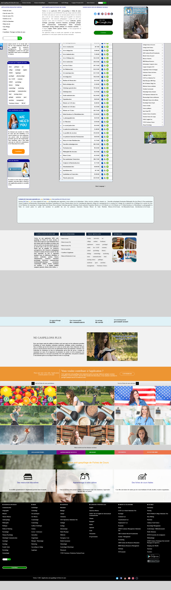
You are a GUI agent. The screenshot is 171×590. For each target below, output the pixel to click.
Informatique (64, 529)
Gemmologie (5, 553)
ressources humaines (62, 22)
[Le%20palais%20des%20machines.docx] (61, 129)
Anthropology (6, 519)
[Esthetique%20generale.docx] (61, 88)
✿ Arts (33, 504)
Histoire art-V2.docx (68, 110)
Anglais (91, 507)
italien (54, 267)
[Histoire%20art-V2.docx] (61, 110)
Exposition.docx (67, 99)
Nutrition (149, 519)
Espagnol (91, 521)
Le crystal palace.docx (69, 125)
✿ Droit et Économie (125, 504)
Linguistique (34, 538)
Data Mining (150, 516)
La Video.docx (67, 121)
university (96, 238)
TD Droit (120, 548)
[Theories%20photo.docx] (61, 178)
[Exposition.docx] (61, 99)
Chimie (62, 513)
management (20, 100)
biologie (57, 26)
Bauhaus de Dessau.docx (69, 80)
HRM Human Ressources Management (128, 545)
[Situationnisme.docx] (61, 166)
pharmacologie (21, 76)
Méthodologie (150, 538)
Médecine (62, 535)
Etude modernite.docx (69, 95)
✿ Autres (150, 504)
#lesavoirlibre (152, 452)
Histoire (4, 513)
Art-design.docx (67, 76)
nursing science (18, 94)
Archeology (34, 510)
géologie (78, 22)
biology (17, 85)
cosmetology (12, 88)
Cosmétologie (34, 519)
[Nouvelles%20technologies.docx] (61, 144)
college (10, 70)
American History (94, 510)
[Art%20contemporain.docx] (61, 43)
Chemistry (63, 516)
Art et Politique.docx (68, 58)
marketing (21, 88)
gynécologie (52, 22)
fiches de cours (76, 11)
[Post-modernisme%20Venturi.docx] (61, 159)
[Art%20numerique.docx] (61, 73)
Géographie (5, 510)
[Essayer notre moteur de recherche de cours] (12, 38)
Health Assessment (65, 541)
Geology (62, 525)
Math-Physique (64, 532)
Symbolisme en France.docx (70, 174)
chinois (65, 28)
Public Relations (151, 532)
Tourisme (149, 548)
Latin (90, 530)
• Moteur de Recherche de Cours (68, 256)
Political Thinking (7, 529)
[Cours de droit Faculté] (118, 243)
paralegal (11, 76)
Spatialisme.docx (67, 170)
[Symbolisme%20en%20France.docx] (61, 174)
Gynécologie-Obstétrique (67, 547)
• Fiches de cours (64, 238)
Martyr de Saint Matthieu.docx (71, 140)
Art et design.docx (68, 50)
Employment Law (123, 522)
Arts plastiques (35, 513)
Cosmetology (34, 522)
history (11, 85)
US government (93, 536)
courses (98, 244)
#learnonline (7, 452)
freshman (102, 241)
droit (10, 67)
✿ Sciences (64, 504)
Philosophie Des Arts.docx (70, 151)
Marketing (34, 544)
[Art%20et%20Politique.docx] (61, 58)
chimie (70, 24)
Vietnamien (92, 533)
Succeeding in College (37, 547)
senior (88, 247)
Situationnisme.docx (68, 166)
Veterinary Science (14, 103)
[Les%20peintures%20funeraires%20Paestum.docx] (61, 136)
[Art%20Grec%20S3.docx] (61, 65)
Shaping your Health (152, 545)
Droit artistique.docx (68, 84)
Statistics (149, 552)
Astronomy (150, 507)
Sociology (4, 544)
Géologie (62, 522)
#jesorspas (122, 452)
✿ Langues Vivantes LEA (97, 504)
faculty (89, 238)
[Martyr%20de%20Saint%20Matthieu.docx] (61, 140)
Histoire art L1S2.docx (69, 106)
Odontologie (63, 544)
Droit (119, 507)
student (96, 241)
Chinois (91, 518)
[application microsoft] (153, 561)
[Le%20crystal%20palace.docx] (61, 125)
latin (50, 267)
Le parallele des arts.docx (70, 133)
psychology (18, 82)
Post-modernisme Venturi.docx (71, 159)
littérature (45, 260)
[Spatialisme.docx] (61, 170)
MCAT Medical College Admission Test (157, 513)
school (88, 250)
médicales (73, 20)
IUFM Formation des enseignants (156, 535)
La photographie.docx (69, 118)
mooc (88, 256)
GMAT (11, 82)
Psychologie (5, 532)
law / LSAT (12, 79)
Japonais (91, 527)
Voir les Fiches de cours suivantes (127, 383)
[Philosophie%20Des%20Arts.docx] (61, 151)
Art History (34, 516)
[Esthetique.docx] (61, 92)
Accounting (121, 539)
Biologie (62, 510)
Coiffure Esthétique (36, 525)
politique (62, 26)
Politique (4, 525)
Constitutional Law (123, 519)
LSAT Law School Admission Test (127, 510)
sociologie (44, 22)
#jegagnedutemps (37, 452)
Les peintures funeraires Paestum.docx (73, 136)
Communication (6, 507)
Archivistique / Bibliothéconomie (156, 529)
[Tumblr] (112, 14)
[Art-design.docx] (61, 77)
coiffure (44, 263)
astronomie (78, 24)
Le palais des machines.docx (70, 129)
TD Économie (121, 552)
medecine (18, 97)
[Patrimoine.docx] (61, 148)
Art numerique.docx (68, 73)
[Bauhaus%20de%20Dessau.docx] (61, 80)
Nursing (149, 510)
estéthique (55, 263)
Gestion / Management (124, 536)
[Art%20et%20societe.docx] (61, 62)
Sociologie (5, 541)
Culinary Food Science (153, 522)
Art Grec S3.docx (67, 65)
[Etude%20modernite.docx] (61, 95)
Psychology (5, 550)
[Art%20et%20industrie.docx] (61, 54)
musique (39, 265)
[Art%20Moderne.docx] (61, 69)
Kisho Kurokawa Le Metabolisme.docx (73, 114)
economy (20, 79)
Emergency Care (64, 538)
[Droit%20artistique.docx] (61, 84)
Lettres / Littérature (36, 532)
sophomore (90, 244)
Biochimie (63, 507)
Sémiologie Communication (9, 538)
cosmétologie (45, 26)
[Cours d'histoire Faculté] (131, 243)
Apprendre (36, 358)
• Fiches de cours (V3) (66, 245)
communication (51, 24)
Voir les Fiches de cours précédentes (44, 383)
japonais (60, 28)
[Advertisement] (28, 284)
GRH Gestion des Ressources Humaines (128, 542)
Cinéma (33, 529)
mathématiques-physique (41, 262)
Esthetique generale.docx (69, 88)
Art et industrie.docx (68, 54)
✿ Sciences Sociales (9, 504)
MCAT (23, 103)
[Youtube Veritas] (105, 14)
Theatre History (6, 516)
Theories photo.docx (68, 178)
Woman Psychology (7, 535)
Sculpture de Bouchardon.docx (71, 163)
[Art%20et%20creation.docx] (61, 47)
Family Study (6, 547)
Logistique (34, 550)
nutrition (75, 26)
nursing (52, 26)
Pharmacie (63, 550)
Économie (120, 525)
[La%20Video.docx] (61, 121)
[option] (85, 415)
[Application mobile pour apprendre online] (103, 22)
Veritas (36, 238)
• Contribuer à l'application (67, 252)
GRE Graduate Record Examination (128, 533)
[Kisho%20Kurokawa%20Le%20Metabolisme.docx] (61, 114)
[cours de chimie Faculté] (131, 256)
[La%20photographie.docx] (61, 118)
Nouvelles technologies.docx (70, 144)
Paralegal (120, 513)
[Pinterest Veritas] (108, 14)
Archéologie (34, 507)
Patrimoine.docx (67, 148)
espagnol (36, 267)
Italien (91, 524)
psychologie (72, 22)
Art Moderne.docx (68, 69)
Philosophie (5, 522)
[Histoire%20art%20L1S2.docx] (61, 107)
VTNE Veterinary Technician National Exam (72, 553)
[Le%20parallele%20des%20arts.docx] (61, 133)
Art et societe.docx (68, 61)
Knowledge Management (153, 525)
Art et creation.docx (68, 46)
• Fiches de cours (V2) (66, 242)
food (10, 94)
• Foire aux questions (65, 249)
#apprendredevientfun (68, 452)
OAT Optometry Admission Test (69, 519)
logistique (18, 73)
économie (70, 26)
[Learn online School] (143, 22)
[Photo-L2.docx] (61, 155)
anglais (50, 28)
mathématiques (62, 24)
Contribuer (18, 151)
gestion (79, 20)
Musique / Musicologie (37, 541)
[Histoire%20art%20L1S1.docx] (61, 103)
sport (43, 24)
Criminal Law (122, 516)
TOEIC (55, 28)
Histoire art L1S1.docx (69, 103)
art (66, 26)
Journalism (34, 535)
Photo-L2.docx (67, 155)
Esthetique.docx (67, 91)
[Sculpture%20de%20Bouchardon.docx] (61, 163)
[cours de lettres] (118, 256)
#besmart (92, 452)
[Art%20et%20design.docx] (61, 50)
